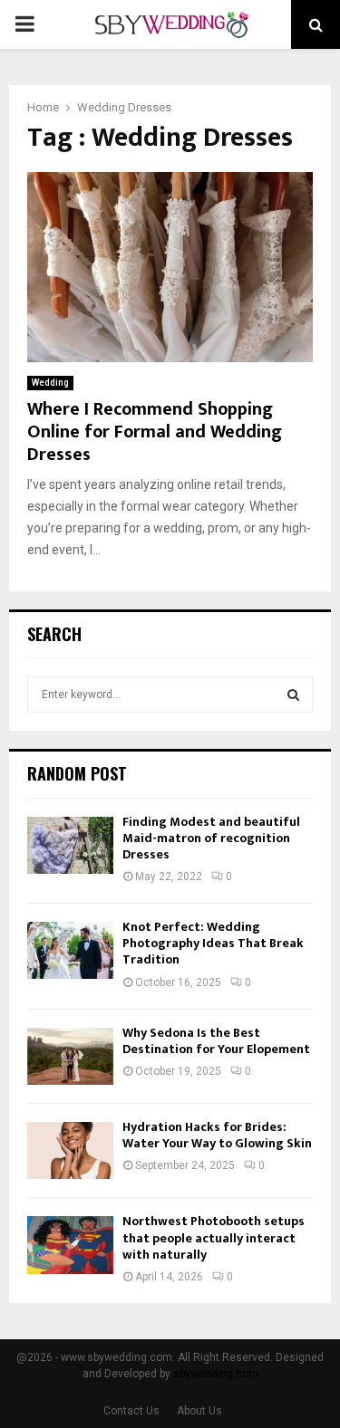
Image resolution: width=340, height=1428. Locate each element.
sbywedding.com (215, 1373)
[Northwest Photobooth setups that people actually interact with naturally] (70, 1244)
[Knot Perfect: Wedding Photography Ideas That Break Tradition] (70, 950)
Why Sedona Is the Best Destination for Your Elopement (216, 1040)
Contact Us (131, 1410)
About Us (199, 1410)
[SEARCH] (293, 694)
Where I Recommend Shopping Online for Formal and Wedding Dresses (154, 432)
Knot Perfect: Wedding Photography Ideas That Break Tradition (213, 943)
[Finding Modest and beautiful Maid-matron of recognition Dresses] (70, 845)
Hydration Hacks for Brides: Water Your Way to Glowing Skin (217, 1135)
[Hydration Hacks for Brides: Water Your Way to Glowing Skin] (70, 1150)
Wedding (50, 383)
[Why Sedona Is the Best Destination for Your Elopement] (70, 1056)
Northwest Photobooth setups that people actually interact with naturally (213, 1237)
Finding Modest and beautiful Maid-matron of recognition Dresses (211, 838)
